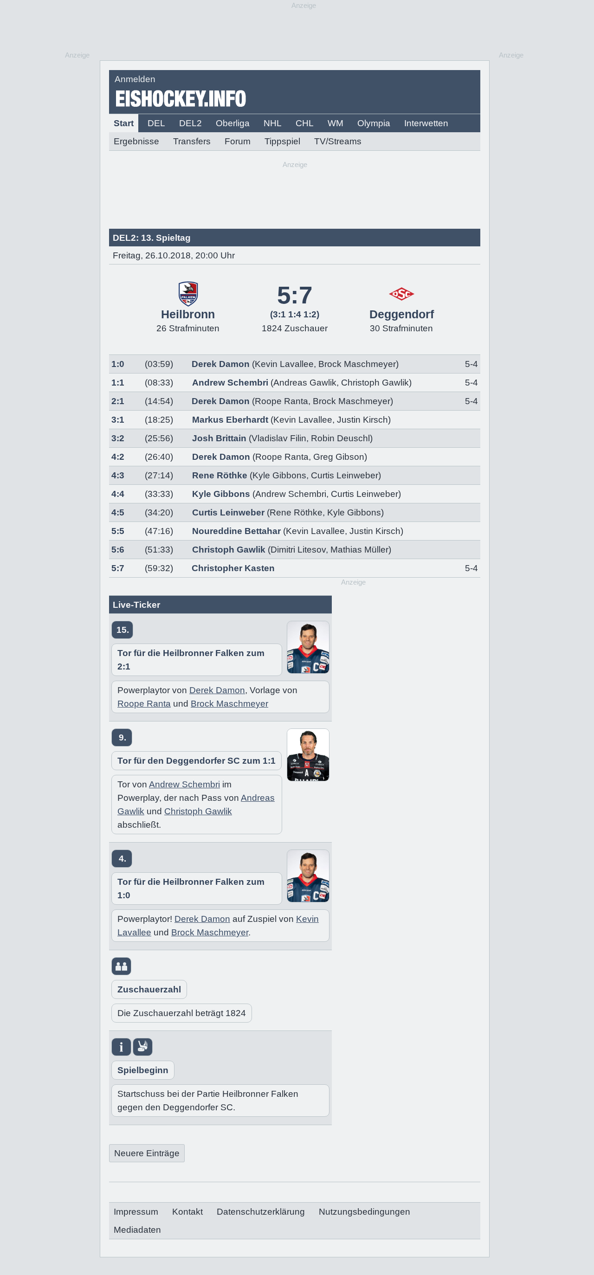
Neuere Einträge (147, 1153)
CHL (305, 123)
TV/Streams (338, 141)
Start (124, 123)
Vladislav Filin (279, 438)
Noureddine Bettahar (236, 531)
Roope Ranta (281, 401)
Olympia (373, 123)
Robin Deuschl (340, 438)
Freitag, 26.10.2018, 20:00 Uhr (174, 255)
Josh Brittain (219, 438)
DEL (156, 123)
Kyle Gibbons (279, 475)
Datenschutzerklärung (261, 1212)
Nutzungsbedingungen (364, 1212)
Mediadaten (137, 1230)
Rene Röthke (219, 475)
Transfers (192, 141)
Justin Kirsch (362, 420)
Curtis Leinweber (344, 475)
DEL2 (190, 123)
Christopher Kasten (233, 568)
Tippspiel (282, 141)
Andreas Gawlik (304, 382)
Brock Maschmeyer (357, 364)
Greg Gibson (338, 457)
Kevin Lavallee (284, 364)
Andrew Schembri (230, 382)
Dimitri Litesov (298, 549)
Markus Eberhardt (230, 420)
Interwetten (426, 123)
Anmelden (135, 79)
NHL (273, 123)
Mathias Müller (359, 549)
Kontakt (187, 1212)
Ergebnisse (136, 141)
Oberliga (233, 123)
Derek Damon (221, 364)
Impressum (136, 1212)
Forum (238, 141)
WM (335, 123)
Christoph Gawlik (375, 382)
